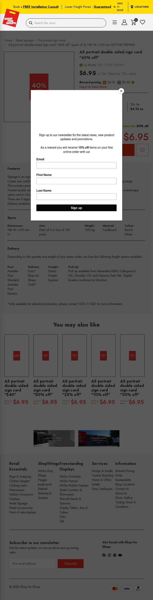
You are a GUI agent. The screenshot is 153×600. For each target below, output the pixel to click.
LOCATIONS (142, 7)
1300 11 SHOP (120, 7)
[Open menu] (114, 23)
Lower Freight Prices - (88, 7)
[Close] (121, 91)
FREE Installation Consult (41, 7)
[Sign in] (124, 24)
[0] (133, 24)
